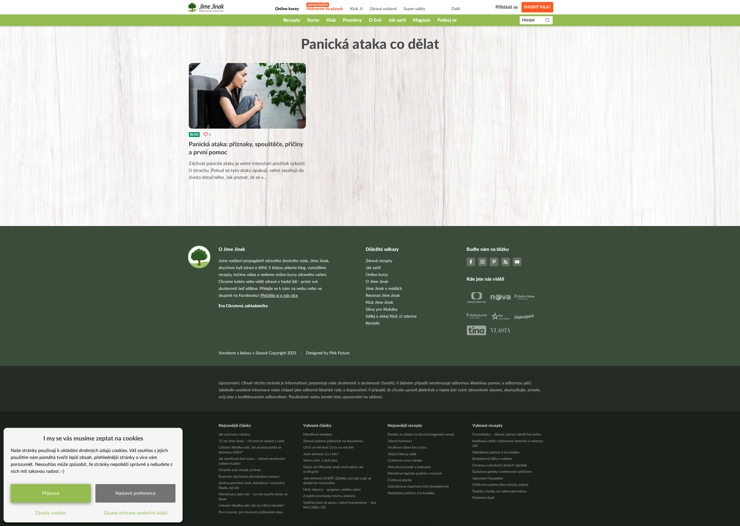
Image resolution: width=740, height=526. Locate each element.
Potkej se (447, 20)
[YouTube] (517, 262)
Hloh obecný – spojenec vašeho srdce (332, 489)
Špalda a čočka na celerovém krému (499, 491)
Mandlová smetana (317, 434)
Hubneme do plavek (324, 9)
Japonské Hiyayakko (487, 478)
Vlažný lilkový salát (402, 454)
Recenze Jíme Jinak (383, 296)
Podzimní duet (483, 497)
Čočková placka (400, 480)
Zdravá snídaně (383, 9)
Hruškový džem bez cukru (407, 447)
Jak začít (397, 20)
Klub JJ (356, 9)
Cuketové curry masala (405, 460)
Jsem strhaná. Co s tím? (320, 454)
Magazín (421, 20)
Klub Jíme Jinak (379, 303)
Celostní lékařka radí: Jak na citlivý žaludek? (251, 505)
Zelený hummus (400, 441)
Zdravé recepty (379, 261)
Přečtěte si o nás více (279, 296)
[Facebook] (471, 262)
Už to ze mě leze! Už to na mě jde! (328, 447)
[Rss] (505, 262)
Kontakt (373, 323)
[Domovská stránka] (205, 7)
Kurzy (313, 20)
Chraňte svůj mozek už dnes (240, 470)
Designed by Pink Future (327, 353)
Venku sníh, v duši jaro (320, 460)
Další (456, 9)
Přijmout (51, 493)
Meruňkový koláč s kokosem (409, 467)
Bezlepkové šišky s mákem (492, 458)
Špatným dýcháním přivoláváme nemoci (249, 476)
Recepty (291, 20)
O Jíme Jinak (377, 282)
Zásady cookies (50, 513)
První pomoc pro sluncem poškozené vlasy (251, 512)
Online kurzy (377, 275)
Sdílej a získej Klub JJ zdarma (391, 316)
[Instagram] (482, 262)
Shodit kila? (537, 7)
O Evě (375, 20)
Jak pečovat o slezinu (235, 434)
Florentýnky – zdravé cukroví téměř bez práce (506, 434)
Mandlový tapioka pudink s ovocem (415, 473)
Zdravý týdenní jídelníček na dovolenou (333, 441)
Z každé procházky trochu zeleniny (329, 496)
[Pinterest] (494, 262)
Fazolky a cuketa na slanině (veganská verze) (421, 434)
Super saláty (414, 9)
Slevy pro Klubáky (381, 310)
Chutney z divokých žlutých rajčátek (499, 465)
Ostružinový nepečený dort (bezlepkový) (418, 486)
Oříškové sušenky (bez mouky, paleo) (500, 484)
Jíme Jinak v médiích (384, 289)
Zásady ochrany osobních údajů (135, 513)
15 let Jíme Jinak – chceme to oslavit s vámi (251, 441)
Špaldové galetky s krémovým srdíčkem (502, 471)
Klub (331, 20)
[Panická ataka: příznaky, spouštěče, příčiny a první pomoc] (247, 96)
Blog (194, 134)
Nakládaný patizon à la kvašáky (411, 493)
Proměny (352, 20)
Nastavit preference (135, 493)
